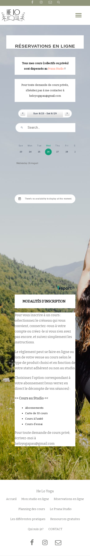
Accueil (11, 499)
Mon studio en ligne (35, 499)
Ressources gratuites (65, 519)
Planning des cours (31, 509)
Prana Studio (56, 68)
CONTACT (55, 529)
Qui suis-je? (36, 529)
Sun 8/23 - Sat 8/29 (45, 113)
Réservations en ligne (69, 499)
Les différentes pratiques (27, 519)
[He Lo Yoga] (13, 15)
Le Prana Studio (61, 509)
